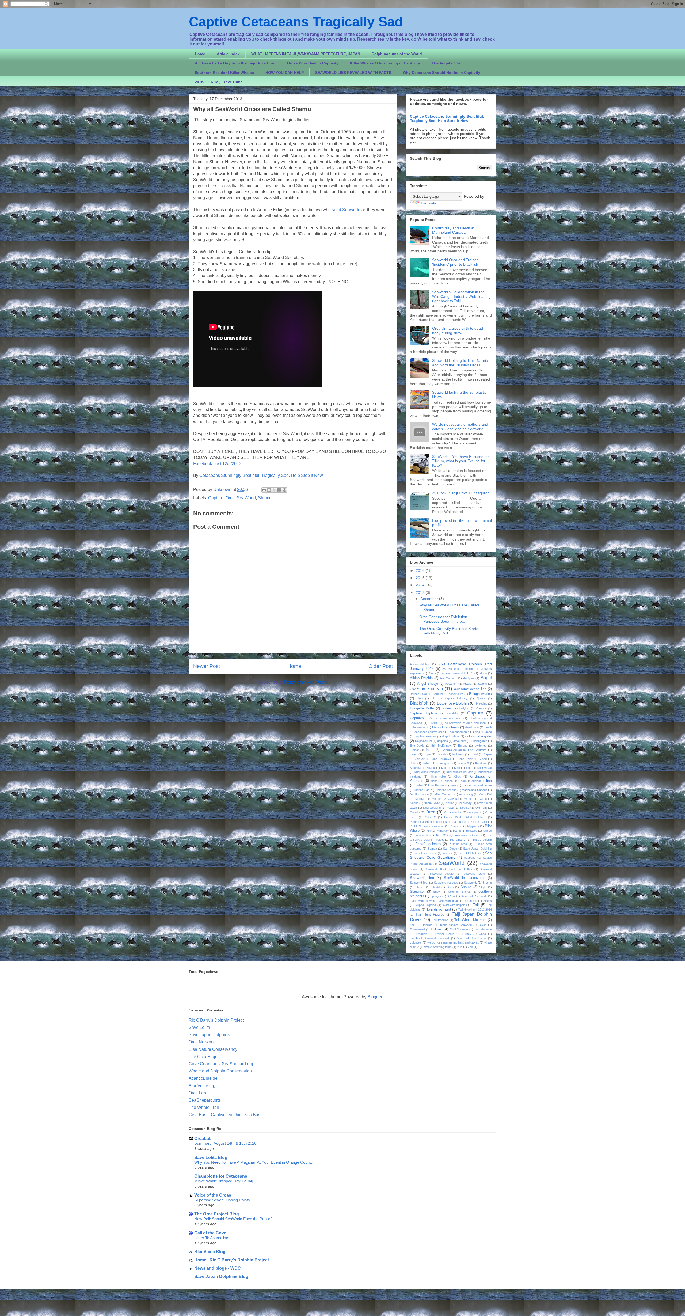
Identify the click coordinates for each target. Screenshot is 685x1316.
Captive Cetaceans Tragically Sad (296, 21)
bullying (464, 708)
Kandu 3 (463, 763)
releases (471, 830)
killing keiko (438, 776)
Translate (428, 203)
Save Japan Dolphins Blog (221, 1276)
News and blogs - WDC (217, 1268)
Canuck (481, 708)
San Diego (450, 848)
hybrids (441, 754)
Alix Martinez (448, 678)
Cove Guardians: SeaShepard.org (221, 1064)
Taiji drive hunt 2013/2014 (475, 909)
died (477, 731)
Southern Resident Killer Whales (224, 72)
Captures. (417, 718)
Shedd (435, 887)
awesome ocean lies (470, 689)
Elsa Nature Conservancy (213, 1049)
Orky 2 (430, 817)
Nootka (464, 807)
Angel (486, 677)
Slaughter (417, 891)
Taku (413, 924)
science (448, 853)
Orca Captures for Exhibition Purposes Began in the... (443, 619)
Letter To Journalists (211, 1237)
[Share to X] (274, 490)
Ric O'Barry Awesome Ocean (457, 835)
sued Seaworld (346, 209)
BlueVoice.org (202, 1085)
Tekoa (482, 924)
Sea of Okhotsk (468, 853)
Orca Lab (197, 1093)
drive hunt (459, 741)
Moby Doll (485, 794)
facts (429, 750)
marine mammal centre (477, 785)
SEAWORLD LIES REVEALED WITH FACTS (353, 72)
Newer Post (206, 666)
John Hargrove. (441, 758)
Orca (230, 498)
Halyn (413, 754)
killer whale (484, 767)
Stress (487, 900)
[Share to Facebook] (279, 490)
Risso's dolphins (428, 844)
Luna (453, 785)
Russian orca (458, 844)
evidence (480, 745)
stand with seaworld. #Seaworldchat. (434, 900)
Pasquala (458, 821)
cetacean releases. (448, 718)
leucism (476, 780)
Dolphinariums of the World (397, 54)
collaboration (418, 727)
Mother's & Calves (444, 798)
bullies (447, 708)
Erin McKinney (441, 745)
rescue (487, 830)
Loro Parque (436, 785)
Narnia (450, 803)
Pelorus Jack (478, 821)
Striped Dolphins (425, 905)
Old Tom (481, 807)
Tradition (421, 933)
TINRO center (459, 929)
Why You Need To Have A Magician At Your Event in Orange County (253, 1162)
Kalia (413, 763)
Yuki (459, 947)
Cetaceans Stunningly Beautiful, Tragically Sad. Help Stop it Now (261, 475)
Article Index (228, 54)
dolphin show (450, 736)
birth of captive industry (449, 698)
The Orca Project (205, 1056)
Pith (428, 830)
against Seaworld (453, 673)
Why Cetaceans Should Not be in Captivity (441, 72)
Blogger (374, 997)
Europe (462, 745)
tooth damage (483, 929)
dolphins (442, 741)
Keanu (431, 767)
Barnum (438, 693)
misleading (466, 794)
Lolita (419, 785)
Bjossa (481, 698)
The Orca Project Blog (216, 1214)
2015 (420, 578)
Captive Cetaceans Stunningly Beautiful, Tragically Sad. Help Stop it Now (447, 118)
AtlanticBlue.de (203, 1078)
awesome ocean (426, 688)
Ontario (415, 812)
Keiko (444, 767)
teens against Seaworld (456, 924)
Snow (436, 891)
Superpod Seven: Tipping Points (222, 1200)
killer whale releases (427, 772)
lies (489, 780)
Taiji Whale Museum (470, 920)
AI (472, 673)
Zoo (470, 947)
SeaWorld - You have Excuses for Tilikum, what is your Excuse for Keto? (460, 461)
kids (468, 767)
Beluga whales (480, 694)
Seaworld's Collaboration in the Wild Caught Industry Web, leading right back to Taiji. (461, 296)
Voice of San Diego (471, 938)
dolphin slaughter (478, 736)
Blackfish (419, 703)
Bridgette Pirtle (422, 708)
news (450, 807)
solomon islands (459, 891)
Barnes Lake (418, 693)
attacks (482, 683)
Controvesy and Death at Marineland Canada (453, 230)
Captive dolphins (423, 713)
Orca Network (202, 1042)
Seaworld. (470, 882)
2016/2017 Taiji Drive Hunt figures (460, 493)
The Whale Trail (204, 1107)
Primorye (442, 830)
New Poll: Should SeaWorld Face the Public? (233, 1218)
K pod (483, 758)
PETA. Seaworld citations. (427, 826)
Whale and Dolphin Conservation (220, 1071)
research (422, 835)
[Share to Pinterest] (284, 490)
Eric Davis (417, 745)
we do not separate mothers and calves (453, 942)
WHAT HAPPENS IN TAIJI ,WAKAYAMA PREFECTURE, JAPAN (305, 54)
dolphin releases (425, 736)
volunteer (416, 942)
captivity (452, 713)
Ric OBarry (457, 839)
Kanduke (481, 763)
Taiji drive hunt (438, 909)
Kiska (433, 780)
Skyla (482, 887)
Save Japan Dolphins (477, 848)
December (429, 598)
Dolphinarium (423, 741)
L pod (462, 780)
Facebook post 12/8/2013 (217, 463)
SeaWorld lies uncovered (464, 878)
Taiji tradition (440, 920)
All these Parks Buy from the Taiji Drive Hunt (235, 63)
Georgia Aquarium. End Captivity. (464, 749)
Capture (215, 498)
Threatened (417, 929)
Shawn (419, 887)
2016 (420, 570)
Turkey (466, 933)
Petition (454, 826)
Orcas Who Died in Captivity (312, 63)
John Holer (465, 758)
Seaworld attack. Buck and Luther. (449, 869)
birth (420, 698)
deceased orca (459, 731)
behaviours (456, 693)
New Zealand (432, 807)
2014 (420, 585)
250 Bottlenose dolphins (458, 668)
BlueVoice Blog (210, 1251)
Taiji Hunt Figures (430, 914)
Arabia (467, 683)
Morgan (420, 798)
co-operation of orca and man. (465, 723)
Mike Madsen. (444, 794)
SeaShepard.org (204, 1100)
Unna (482, 933)
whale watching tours (438, 947)
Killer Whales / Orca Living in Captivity (385, 63)
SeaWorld (246, 498)
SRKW (451, 896)
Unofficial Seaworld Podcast (429, 938)
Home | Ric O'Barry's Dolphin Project (231, 1260)
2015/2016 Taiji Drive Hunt (218, 82)
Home (200, 54)
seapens (469, 857)
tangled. (428, 924)
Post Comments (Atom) (306, 682)
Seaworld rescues (446, 882)
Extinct (414, 749)
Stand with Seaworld (474, 896)
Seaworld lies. (419, 882)
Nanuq (414, 803)
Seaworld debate (441, 873)
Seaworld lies (422, 878)
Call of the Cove (210, 1233)
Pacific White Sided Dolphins (465, 817)
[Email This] (264, 490)
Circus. (433, 723)
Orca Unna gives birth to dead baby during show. (457, 330)
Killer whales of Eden (459, 772)
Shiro (450, 887)
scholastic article (426, 853)
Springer (435, 896)
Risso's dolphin (482, 839)
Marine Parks (423, 790)
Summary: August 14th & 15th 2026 (225, 1143)
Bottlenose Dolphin (453, 703)
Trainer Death (444, 933)
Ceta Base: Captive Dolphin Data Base (226, 1114)
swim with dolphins (454, 905)
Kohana (448, 780)
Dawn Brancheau (445, 727)
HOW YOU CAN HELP (284, 72)
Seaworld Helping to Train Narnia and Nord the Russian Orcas (460, 362)
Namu (483, 798)
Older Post (380, 666)
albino (483, 673)
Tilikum (436, 929)
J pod (474, 754)
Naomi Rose (432, 803)
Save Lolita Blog (210, 1157)
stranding (471, 900)
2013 (420, 592)
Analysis (468, 678)
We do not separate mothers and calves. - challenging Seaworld (460, 426)
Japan (488, 754)
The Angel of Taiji (447, 63)
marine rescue (446, 790)
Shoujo (466, 887)
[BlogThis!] (269, 490)
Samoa (432, 848)
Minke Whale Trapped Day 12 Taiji (223, 1181)
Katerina (415, 767)
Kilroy (457, 776)
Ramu (457, 830)
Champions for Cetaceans (220, 1176)
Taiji (476, 905)
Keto (457, 767)
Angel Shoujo (427, 684)
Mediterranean (419, 794)
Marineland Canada (474, 790)
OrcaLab (203, 1138)
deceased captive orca (429, 731)
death (488, 727)
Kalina (426, 763)
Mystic (468, 798)
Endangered (479, 741)
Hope (427, 754)
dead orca (472, 727)
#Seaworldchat (419, 664)
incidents (458, 754)
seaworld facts (474, 873)
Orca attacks (453, 812)
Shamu (265, 498)
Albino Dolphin (421, 678)
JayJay (420, 758)
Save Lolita (199, 1027)
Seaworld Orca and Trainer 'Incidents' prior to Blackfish (455, 262)
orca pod (473, 812)
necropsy (465, 803)
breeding (481, 703)
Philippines (472, 826)
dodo (488, 731)
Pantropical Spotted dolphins (428, 821)
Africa (432, 673)
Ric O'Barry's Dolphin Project (216, 1020)
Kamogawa (444, 763)
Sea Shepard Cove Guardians (451, 855)
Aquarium (451, 683)
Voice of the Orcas (212, 1195)
